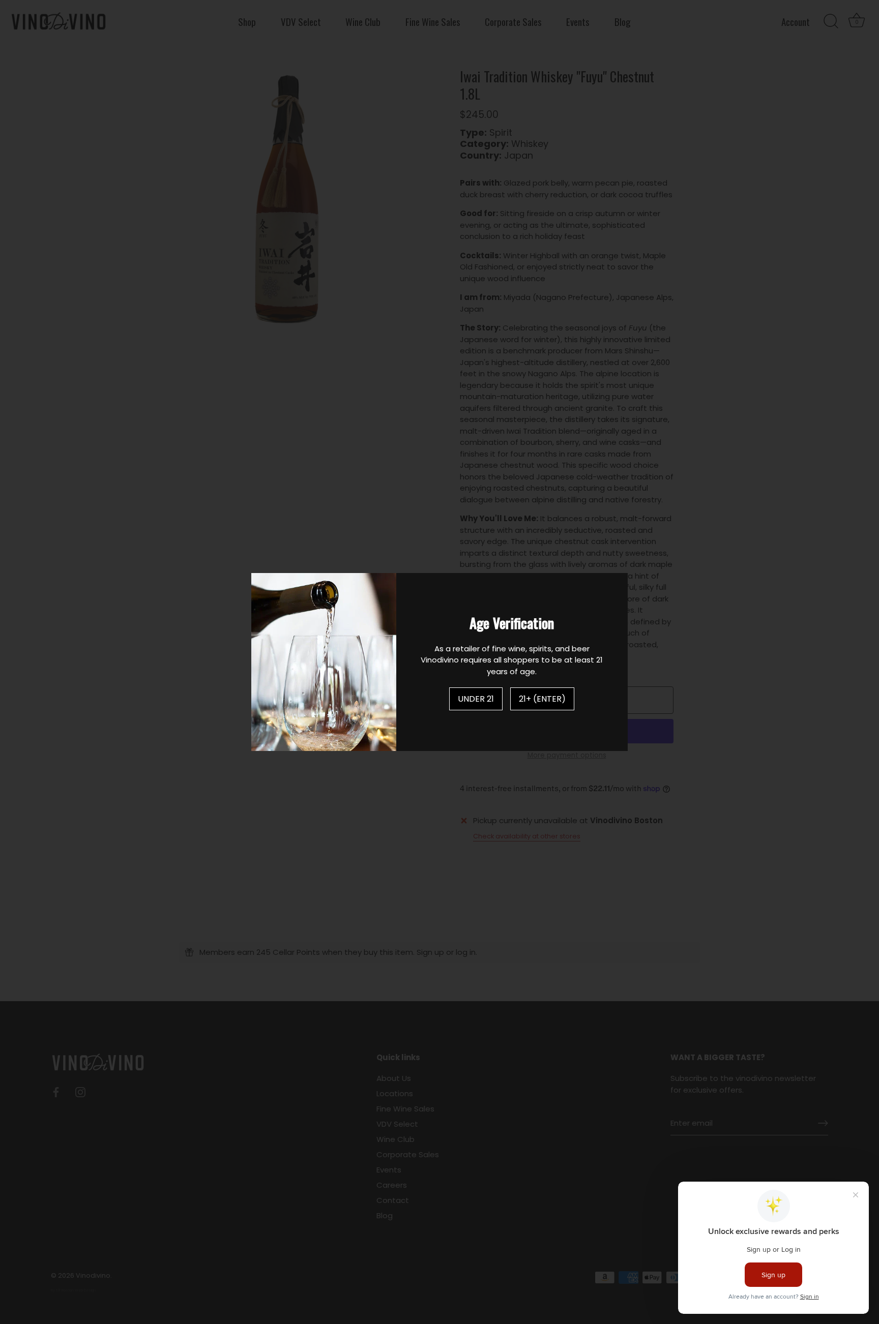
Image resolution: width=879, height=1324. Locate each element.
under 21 (476, 699)
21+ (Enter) (542, 699)
